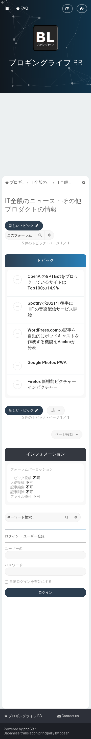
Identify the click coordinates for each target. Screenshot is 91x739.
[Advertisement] (45, 140)
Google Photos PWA (47, 362)
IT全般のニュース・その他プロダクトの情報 (43, 205)
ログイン (12, 536)
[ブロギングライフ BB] (45, 38)
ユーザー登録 (33, 536)
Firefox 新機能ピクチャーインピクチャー (52, 384)
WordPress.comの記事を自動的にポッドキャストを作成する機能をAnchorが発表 (53, 338)
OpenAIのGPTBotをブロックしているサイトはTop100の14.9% (53, 282)
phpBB (29, 729)
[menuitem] (22, 8)
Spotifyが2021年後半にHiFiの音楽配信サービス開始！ (53, 309)
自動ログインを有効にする (30, 581)
